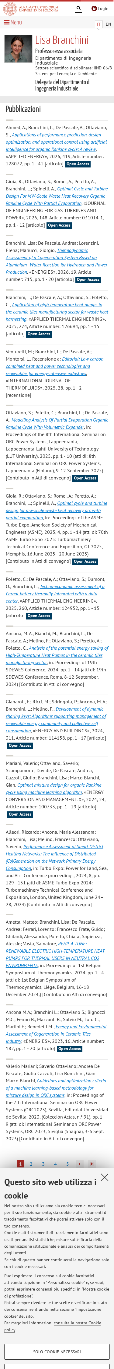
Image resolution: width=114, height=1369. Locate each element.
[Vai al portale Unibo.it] (30, 9)
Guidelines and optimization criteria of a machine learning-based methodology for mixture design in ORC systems (56, 1088)
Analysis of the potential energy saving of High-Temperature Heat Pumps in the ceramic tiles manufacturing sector (57, 655)
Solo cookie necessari (57, 1352)
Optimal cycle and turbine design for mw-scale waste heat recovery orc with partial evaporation (56, 510)
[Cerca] (78, 9)
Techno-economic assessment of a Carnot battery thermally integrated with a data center (55, 593)
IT (99, 24)
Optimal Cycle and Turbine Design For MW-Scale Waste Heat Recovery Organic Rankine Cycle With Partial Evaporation (57, 196)
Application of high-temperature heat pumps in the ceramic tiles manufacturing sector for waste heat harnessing (57, 311)
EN (108, 24)
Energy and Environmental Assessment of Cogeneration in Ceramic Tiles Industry (56, 1034)
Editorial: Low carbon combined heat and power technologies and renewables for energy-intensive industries (54, 366)
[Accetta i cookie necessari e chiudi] (104, 1177)
